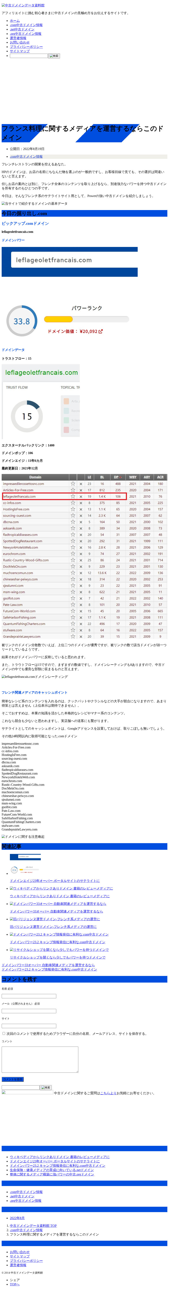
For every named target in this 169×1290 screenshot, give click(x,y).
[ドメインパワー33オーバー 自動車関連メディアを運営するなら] (58, 904)
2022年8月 (17, 1218)
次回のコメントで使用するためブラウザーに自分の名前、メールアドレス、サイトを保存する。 (77, 1033)
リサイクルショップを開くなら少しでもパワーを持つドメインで (58, 957)
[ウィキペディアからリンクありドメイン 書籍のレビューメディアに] (61, 888)
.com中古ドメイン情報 (26, 25)
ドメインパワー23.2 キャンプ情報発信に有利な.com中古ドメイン (57, 942)
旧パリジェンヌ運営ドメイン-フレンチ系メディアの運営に (53, 927)
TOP (33, 1225)
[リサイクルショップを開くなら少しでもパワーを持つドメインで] (59, 949)
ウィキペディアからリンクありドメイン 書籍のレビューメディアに (60, 896)
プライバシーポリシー (26, 46)
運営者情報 (18, 38)
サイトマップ (20, 51)
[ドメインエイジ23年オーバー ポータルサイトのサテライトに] (25, 873)
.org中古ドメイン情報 (25, 33)
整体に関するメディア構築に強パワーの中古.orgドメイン (52, 1174)
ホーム (15, 20)
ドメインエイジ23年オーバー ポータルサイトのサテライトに (55, 881)
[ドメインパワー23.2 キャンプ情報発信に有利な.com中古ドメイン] (59, 934)
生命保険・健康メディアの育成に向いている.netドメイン (52, 1170)
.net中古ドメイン (22, 29)
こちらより (108, 1093)
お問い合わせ (20, 42)
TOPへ (15, 1284)
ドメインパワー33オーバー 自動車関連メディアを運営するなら (56, 911)
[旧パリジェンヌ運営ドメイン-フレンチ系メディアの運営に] (55, 919)
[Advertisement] (84, 91)
